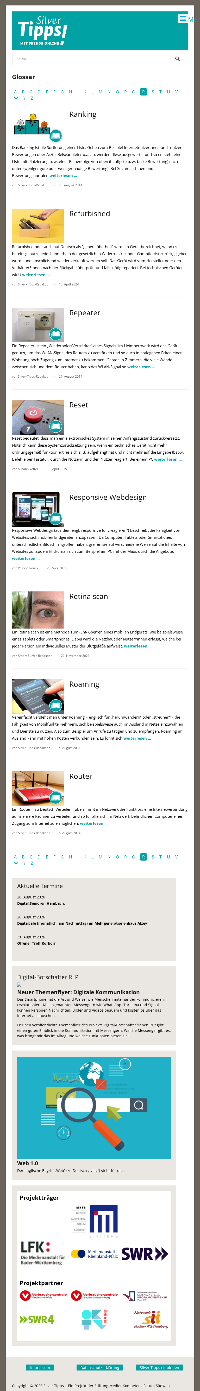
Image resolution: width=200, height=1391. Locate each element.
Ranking (82, 114)
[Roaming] (38, 696)
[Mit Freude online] (43, 30)
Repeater (84, 312)
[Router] (38, 788)
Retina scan (88, 596)
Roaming (84, 684)
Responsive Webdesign (108, 497)
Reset (78, 405)
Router (80, 776)
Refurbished (89, 213)
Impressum (40, 1367)
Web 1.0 (27, 1163)
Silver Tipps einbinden (159, 1367)
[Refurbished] (38, 226)
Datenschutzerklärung (99, 1367)
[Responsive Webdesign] (38, 509)
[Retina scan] (38, 610)
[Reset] (38, 417)
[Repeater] (38, 325)
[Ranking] (38, 126)
